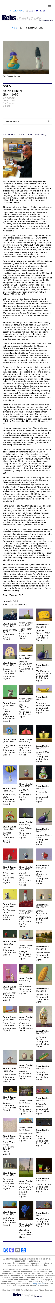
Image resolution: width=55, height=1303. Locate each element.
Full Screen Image (11, 76)
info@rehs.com (39, 1284)
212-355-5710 (37, 11)
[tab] (27, 121)
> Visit (15, 28)
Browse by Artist (10, 601)
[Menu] (49, 5)
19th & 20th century (31, 28)
